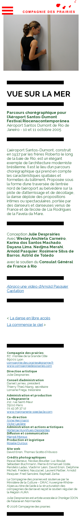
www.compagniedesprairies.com (29, 366)
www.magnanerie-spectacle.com (29, 411)
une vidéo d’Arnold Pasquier (37, 286)
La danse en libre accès (30, 318)
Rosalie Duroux (17, 443)
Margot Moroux (17, 436)
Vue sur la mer (38, 93)
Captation (15, 290)
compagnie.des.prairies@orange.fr (30, 362)
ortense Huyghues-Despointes (29, 430)
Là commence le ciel (25, 324)
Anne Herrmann (18, 420)
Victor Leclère (16, 423)
